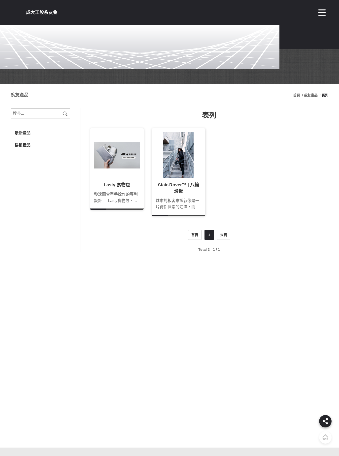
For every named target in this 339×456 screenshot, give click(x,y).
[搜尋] (65, 114)
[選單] (322, 12)
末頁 (223, 235)
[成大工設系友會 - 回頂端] (325, 437)
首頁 (297, 95)
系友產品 (311, 95)
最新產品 (23, 133)
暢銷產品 (23, 145)
